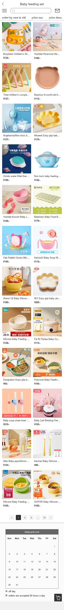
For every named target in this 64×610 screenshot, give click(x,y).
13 (44, 517)
